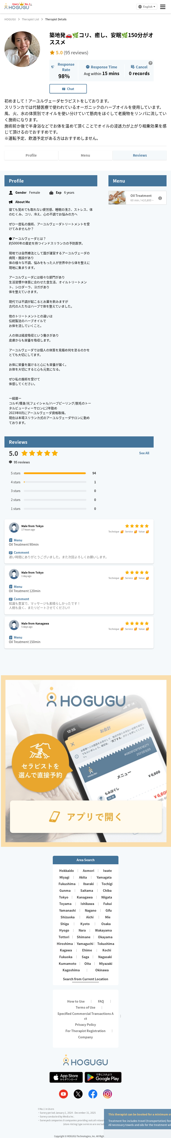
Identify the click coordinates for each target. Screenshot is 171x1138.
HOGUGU (10, 19)
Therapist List (30, 19)
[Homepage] (16, 8)
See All (144, 453)
